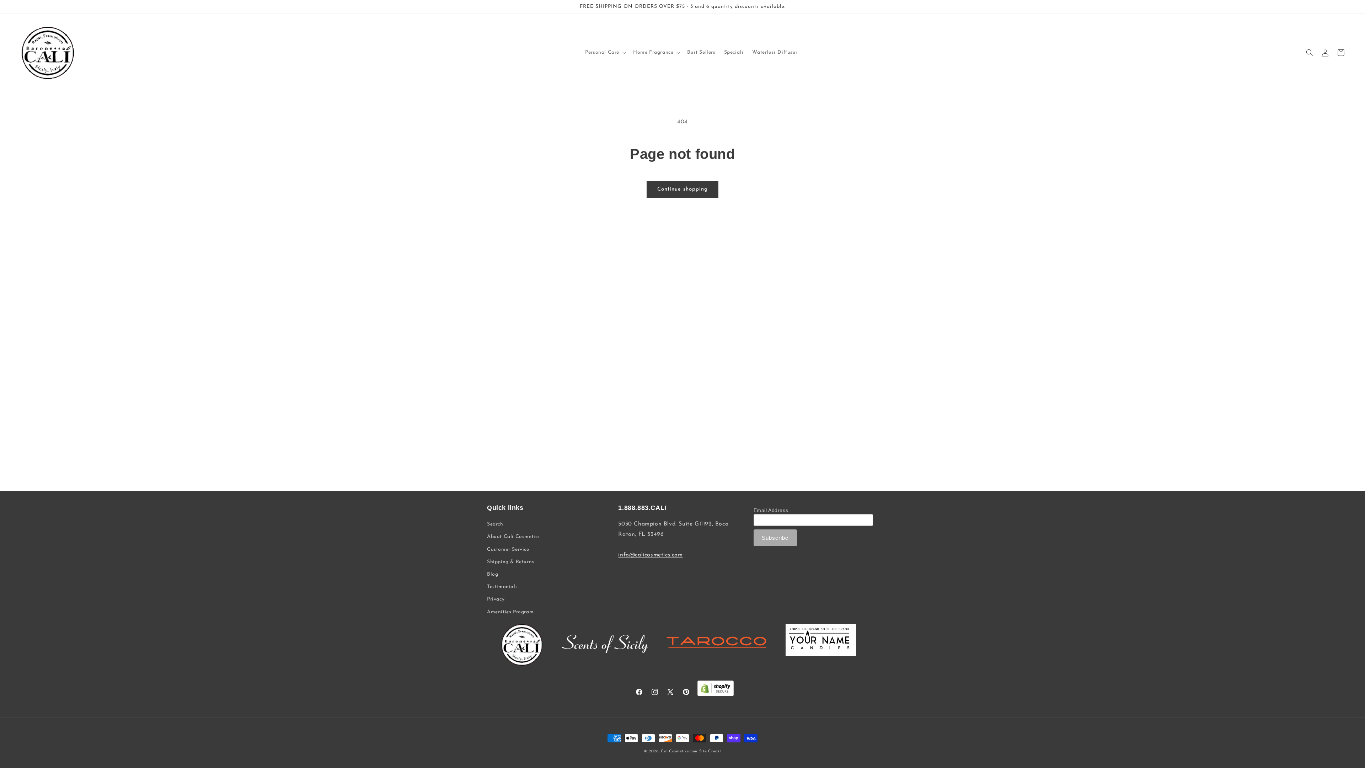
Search (495, 524)
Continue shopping (682, 189)
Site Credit (710, 751)
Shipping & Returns (510, 562)
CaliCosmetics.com (679, 751)
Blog (492, 574)
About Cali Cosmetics (513, 536)
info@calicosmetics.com (650, 555)
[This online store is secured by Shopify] (715, 690)
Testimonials (502, 587)
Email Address (771, 510)
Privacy (495, 599)
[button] (605, 52)
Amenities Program (510, 612)
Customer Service (508, 549)
